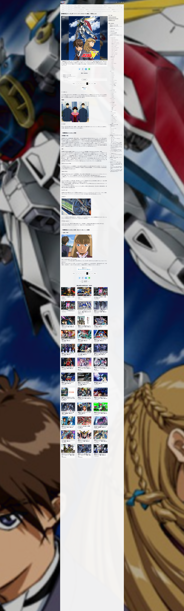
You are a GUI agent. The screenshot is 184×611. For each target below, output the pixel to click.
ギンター (113, 67)
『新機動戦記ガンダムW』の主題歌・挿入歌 (115, 162)
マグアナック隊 (112, 90)
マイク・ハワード (114, 110)
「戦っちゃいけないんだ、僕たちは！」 (115, 138)
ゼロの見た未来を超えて (113, 33)
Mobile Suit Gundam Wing (112, 16)
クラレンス (113, 68)
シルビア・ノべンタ (114, 116)
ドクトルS (113, 106)
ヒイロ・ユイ (113, 38)
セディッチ (113, 101)
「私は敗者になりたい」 (113, 153)
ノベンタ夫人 (113, 118)
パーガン (113, 114)
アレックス (113, 75)
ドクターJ (113, 103)
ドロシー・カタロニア (114, 50)
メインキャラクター (113, 37)
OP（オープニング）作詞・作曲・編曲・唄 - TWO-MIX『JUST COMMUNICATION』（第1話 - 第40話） (116, 164)
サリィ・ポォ (113, 55)
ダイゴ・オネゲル (114, 63)
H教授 (112, 107)
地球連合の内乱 (65, 80)
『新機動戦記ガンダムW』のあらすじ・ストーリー (69, 76)
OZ (110, 71)
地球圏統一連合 (112, 56)
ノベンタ (113, 58)
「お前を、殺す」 (112, 137)
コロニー (111, 132)
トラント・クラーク (114, 80)
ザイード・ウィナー (114, 120)
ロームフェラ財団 (112, 84)
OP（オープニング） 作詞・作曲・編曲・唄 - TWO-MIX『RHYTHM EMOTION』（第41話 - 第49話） (116, 167)
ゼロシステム (112, 129)
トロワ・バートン (114, 41)
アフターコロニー (112, 133)
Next (95, 83)
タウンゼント (113, 89)
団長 (112, 115)
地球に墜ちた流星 (65, 77)
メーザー (113, 77)
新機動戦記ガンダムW (112, 20)
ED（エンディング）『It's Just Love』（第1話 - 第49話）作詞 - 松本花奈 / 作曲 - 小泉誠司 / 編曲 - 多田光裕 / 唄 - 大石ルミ (116, 170)
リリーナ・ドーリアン (114, 45)
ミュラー (113, 76)
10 (89, 83)
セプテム (113, 59)
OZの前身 (111, 159)
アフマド (113, 93)
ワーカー (113, 73)
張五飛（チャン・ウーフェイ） (116, 43)
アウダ (112, 94)
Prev (74, 83)
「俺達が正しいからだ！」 (113, 141)
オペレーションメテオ (113, 128)
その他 (111, 111)
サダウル (113, 97)
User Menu (112, 2)
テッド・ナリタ (114, 119)
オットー (113, 72)
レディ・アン (113, 51)
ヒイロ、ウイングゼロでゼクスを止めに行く (116, 154)
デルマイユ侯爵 (114, 85)
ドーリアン (113, 69)
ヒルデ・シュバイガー (114, 54)
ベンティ (113, 60)
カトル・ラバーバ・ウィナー (115, 42)
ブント (112, 64)
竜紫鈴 (112, 123)
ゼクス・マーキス (114, 46)
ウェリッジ (113, 86)
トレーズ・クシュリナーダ (115, 47)
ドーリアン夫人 (114, 112)
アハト (112, 88)
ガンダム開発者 (112, 102)
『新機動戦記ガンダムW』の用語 (113, 124)
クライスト (113, 81)
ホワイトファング (112, 98)
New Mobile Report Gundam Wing (113, 18)
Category (106, 2)
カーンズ (113, 99)
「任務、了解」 (112, 139)
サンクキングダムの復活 (113, 32)
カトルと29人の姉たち (113, 160)
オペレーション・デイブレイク (67, 78)
